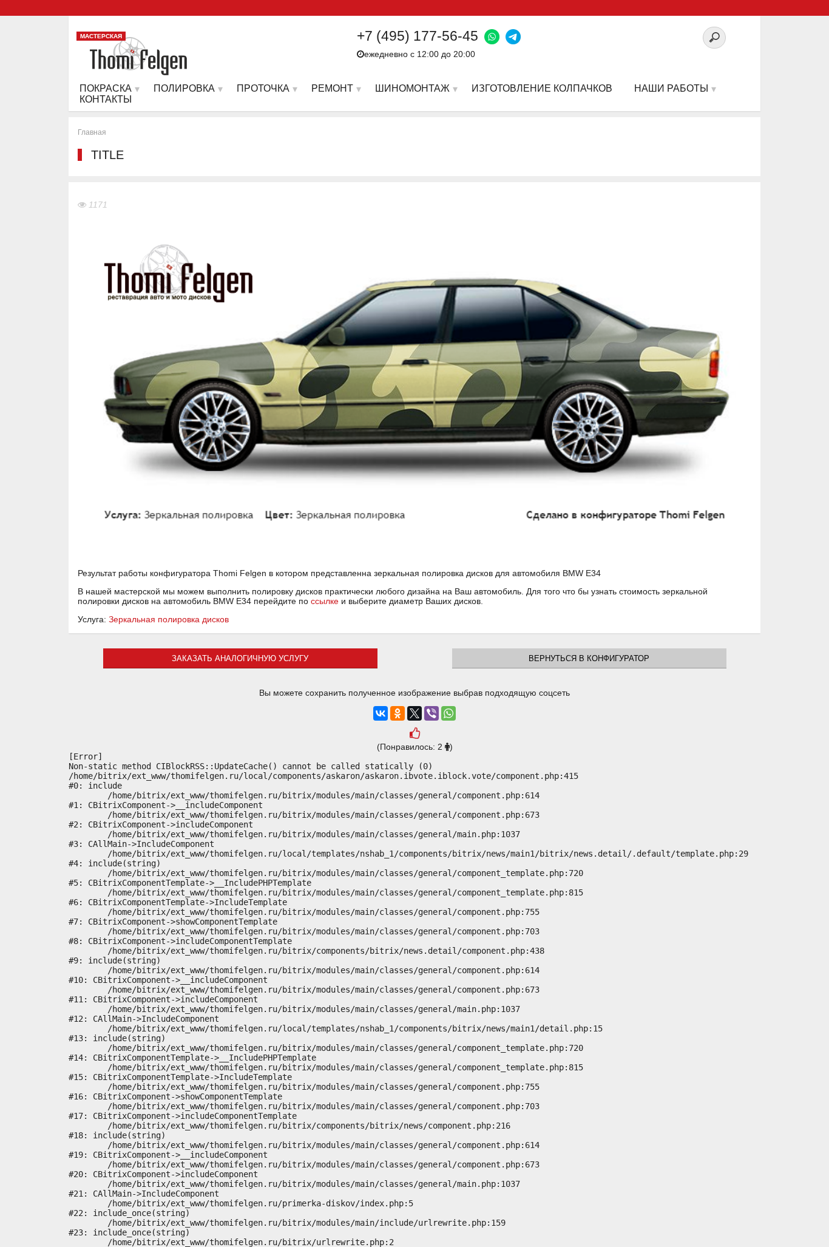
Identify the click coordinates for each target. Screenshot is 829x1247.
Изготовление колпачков (542, 88)
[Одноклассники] (397, 713)
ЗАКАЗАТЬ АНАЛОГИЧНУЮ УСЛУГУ (240, 658)
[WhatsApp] (448, 713)
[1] (414, 735)
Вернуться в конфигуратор (589, 658)
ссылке (325, 601)
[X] (414, 713)
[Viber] (431, 713)
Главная (92, 132)
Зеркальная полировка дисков (169, 619)
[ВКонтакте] (380, 713)
